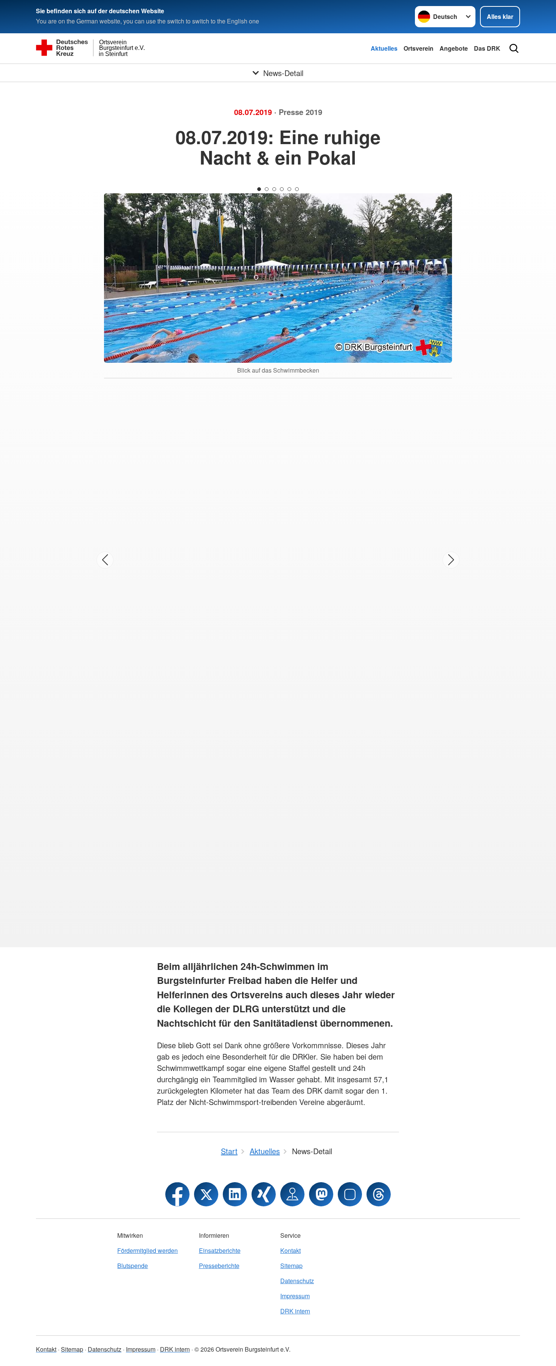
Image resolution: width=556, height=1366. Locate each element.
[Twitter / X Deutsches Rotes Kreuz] (206, 1194)
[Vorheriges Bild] (104, 560)
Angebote (454, 48)
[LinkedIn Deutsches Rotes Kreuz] (235, 1194)
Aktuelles (384, 48)
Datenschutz (297, 1280)
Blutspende (132, 1265)
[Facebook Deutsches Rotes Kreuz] (177, 1194)
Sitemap (291, 1265)
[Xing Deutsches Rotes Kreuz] (264, 1194)
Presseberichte (219, 1265)
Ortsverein (418, 48)
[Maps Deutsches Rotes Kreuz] (292, 1194)
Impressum (295, 1295)
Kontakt (290, 1250)
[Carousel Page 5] (289, 189)
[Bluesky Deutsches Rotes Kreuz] (350, 1194)
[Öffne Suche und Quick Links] (514, 48)
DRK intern (295, 1311)
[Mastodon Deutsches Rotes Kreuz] (321, 1194)
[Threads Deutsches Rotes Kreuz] (379, 1194)
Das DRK (487, 48)
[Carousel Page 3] (274, 189)
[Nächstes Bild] (451, 560)
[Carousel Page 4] (282, 189)
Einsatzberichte (220, 1250)
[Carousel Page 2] (267, 189)
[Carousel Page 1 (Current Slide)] (259, 189)
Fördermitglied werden (147, 1250)
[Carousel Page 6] (297, 189)
